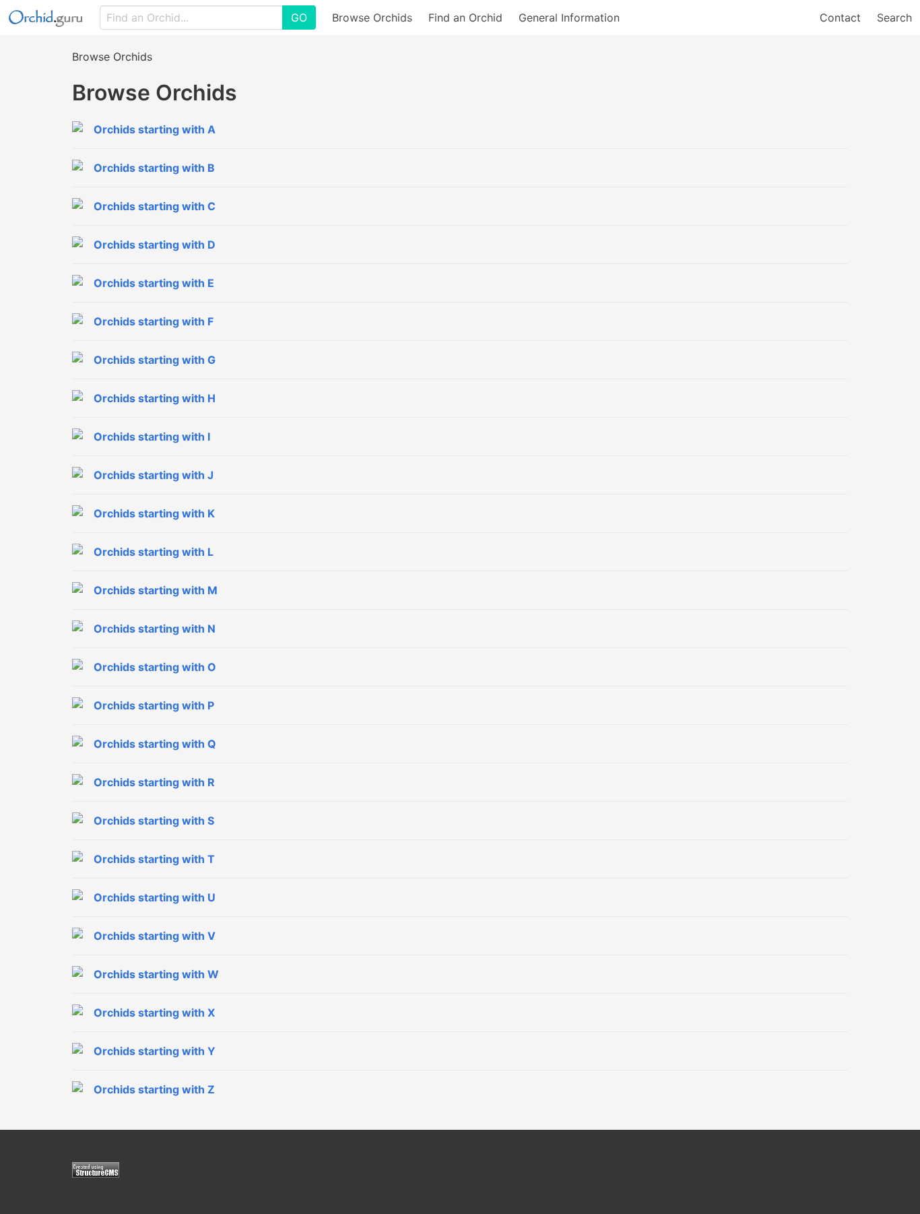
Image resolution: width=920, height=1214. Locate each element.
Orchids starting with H (155, 398)
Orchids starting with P (154, 705)
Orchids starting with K (154, 513)
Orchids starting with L (153, 551)
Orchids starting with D (155, 244)
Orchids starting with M (156, 590)
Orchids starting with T (154, 859)
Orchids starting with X (154, 1012)
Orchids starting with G (155, 359)
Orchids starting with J (153, 475)
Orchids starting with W (156, 974)
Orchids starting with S (154, 820)
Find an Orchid (465, 17)
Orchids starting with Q (155, 743)
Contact (840, 17)
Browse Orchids (372, 17)
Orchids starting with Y (155, 1051)
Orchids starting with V (155, 936)
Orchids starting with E (154, 283)
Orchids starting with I (152, 436)
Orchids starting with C (155, 206)
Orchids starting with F (153, 321)
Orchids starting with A (155, 129)
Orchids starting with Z (154, 1089)
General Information (569, 17)
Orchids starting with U (155, 897)
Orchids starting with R (154, 782)
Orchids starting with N (155, 628)
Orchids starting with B (154, 167)
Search (894, 17)
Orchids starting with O (155, 667)
